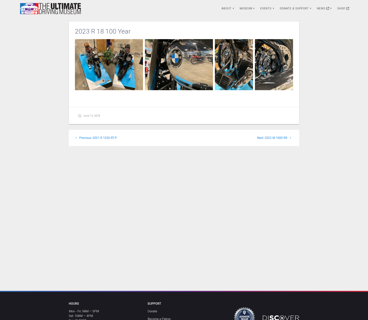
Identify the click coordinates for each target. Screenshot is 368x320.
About (227, 8)
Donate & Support (294, 8)
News (321, 8)
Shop (341, 8)
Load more (87, 94)
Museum (246, 8)
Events (266, 8)
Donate (152, 311)
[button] (109, 64)
